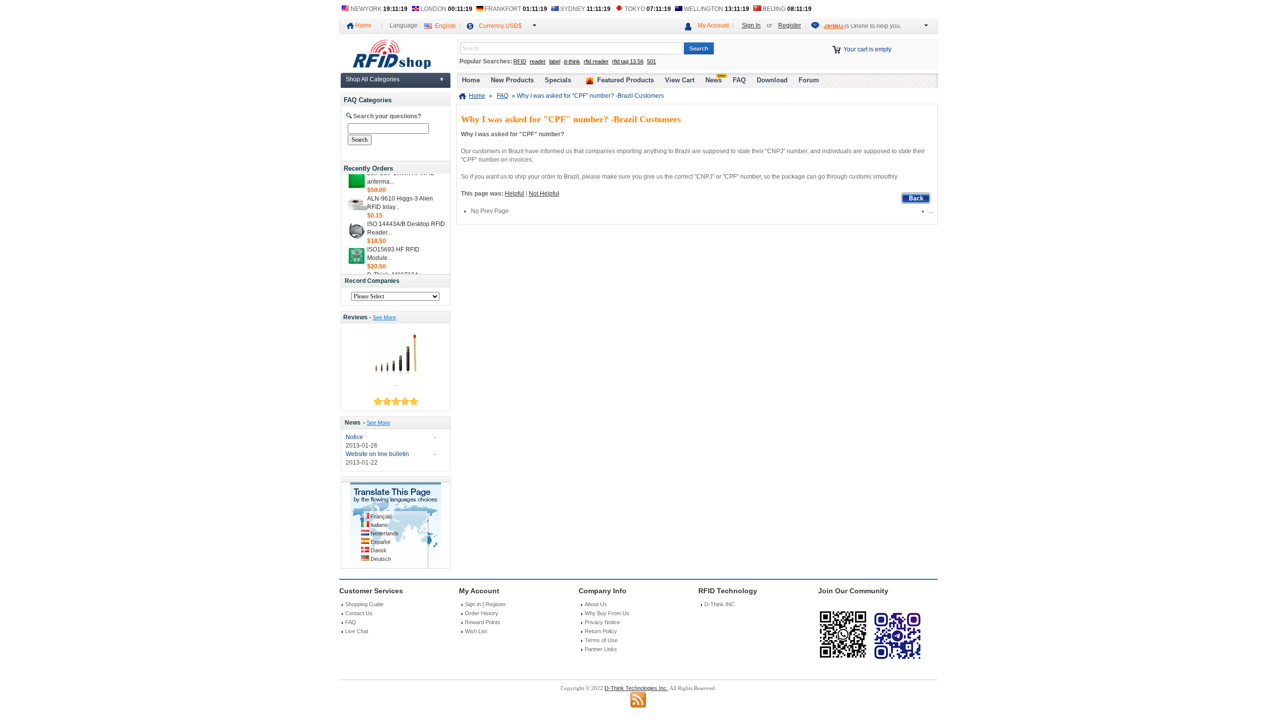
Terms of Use (601, 640)
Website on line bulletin (377, 454)
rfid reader (596, 61)
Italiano (379, 525)
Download (772, 80)
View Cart (679, 80)
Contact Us (359, 613)
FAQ (739, 80)
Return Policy (601, 631)
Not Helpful (544, 193)
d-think (572, 61)
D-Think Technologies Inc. (636, 688)
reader (538, 61)
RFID (519, 61)
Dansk (379, 550)
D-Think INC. (720, 604)
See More (384, 317)
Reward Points (482, 622)
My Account (713, 25)
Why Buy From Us (607, 613)
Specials (558, 80)
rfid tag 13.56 (627, 61)
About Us (596, 604)
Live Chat (356, 631)
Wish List (476, 631)
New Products (512, 80)
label (554, 61)
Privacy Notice (602, 622)
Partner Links (601, 649)
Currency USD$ (500, 25)
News (353, 422)
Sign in (473, 604)
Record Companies (372, 280)
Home (363, 25)
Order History (481, 613)
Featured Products (625, 80)
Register (789, 25)
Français (381, 516)
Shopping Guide (364, 604)
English (445, 25)
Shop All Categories (373, 79)
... (931, 211)
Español (380, 542)
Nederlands (385, 533)
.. (395, 384)
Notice (354, 437)
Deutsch (381, 559)
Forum (809, 80)
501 (651, 61)
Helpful (514, 193)
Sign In (751, 25)
